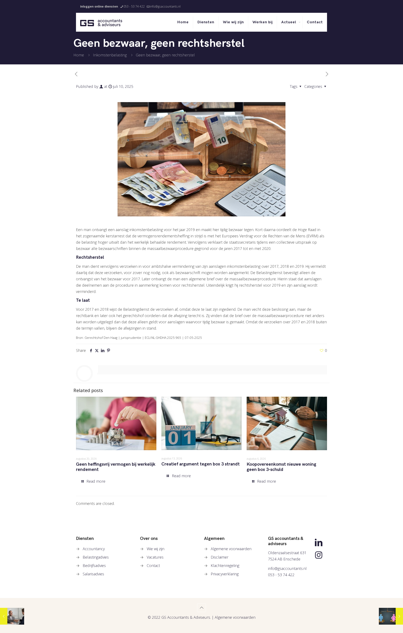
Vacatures (155, 557)
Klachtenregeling (225, 565)
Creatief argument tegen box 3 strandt (200, 464)
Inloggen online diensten (99, 6)
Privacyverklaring (225, 573)
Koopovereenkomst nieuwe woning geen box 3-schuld (281, 467)
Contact (153, 565)
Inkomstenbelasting (110, 54)
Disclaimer (219, 557)
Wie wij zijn (155, 548)
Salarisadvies (93, 573)
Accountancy (94, 548)
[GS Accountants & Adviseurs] (101, 22)
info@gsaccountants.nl (165, 6)
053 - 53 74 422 (134, 6)
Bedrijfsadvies (94, 565)
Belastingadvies (96, 557)
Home (78, 54)
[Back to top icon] (201, 607)
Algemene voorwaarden (231, 548)
